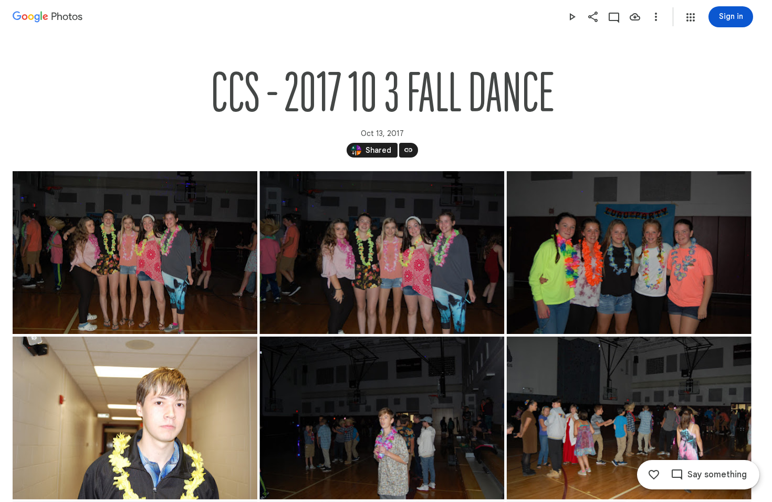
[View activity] (613, 16)
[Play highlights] (572, 16)
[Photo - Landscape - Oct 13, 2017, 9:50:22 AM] (629, 418)
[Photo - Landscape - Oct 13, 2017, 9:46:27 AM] (629, 252)
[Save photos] (634, 16)
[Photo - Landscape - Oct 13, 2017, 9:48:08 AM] (135, 418)
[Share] (592, 16)
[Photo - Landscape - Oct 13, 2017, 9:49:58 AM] (381, 418)
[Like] (653, 474)
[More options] (655, 16)
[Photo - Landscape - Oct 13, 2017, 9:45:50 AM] (135, 252)
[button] (690, 17)
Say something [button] (717, 474)
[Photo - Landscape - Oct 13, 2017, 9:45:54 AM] (381, 252)
